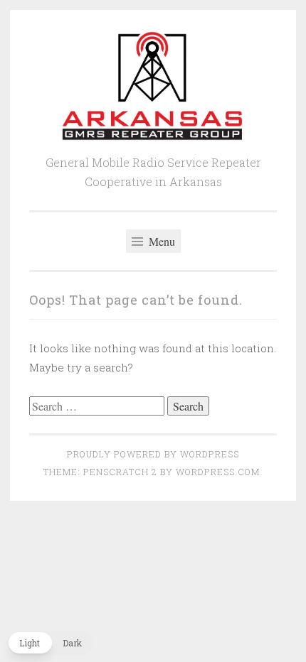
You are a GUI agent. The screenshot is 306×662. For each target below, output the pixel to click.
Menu (160, 241)
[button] (50, 643)
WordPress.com (218, 471)
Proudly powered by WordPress (153, 454)
